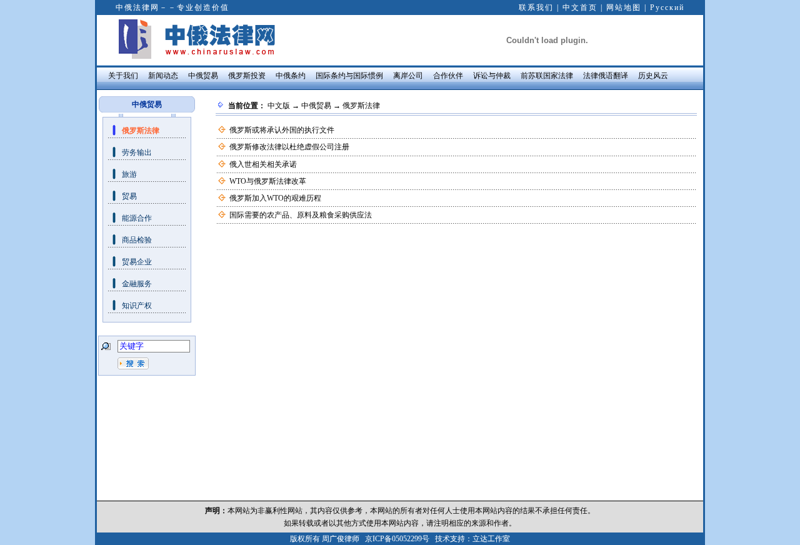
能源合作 (137, 218)
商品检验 (137, 240)
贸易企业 (137, 262)
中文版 (279, 105)
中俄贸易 (203, 75)
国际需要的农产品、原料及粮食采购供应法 (300, 215)
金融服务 (137, 283)
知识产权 (137, 305)
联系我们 (536, 7)
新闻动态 (163, 75)
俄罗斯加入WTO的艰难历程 (275, 198)
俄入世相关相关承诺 (263, 164)
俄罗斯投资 (247, 75)
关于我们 (123, 75)
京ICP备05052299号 (397, 538)
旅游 (129, 174)
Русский (667, 7)
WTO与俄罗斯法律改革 (267, 181)
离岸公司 (408, 75)
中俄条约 (291, 75)
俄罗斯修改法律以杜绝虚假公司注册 (289, 146)
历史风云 (653, 75)
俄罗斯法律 (140, 130)
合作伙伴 (448, 75)
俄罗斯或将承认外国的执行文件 (281, 130)
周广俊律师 (340, 538)
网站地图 (623, 7)
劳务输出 (137, 152)
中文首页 (580, 7)
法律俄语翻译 (605, 75)
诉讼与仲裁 (492, 75)
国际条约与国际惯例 (349, 75)
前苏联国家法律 (547, 75)
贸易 (129, 196)
